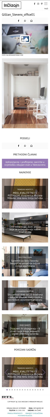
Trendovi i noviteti (25, 189)
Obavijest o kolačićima (34, 413)
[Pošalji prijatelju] (31, 21)
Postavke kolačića (25, 415)
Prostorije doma (25, 257)
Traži (46, 9)
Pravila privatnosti (15, 413)
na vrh (45, 397)
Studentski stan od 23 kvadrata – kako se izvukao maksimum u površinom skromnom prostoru (25, 297)
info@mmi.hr (38, 408)
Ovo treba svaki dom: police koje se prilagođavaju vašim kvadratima (25, 229)
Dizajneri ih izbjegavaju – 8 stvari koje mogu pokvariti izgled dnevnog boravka (25, 331)
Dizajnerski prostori (25, 291)
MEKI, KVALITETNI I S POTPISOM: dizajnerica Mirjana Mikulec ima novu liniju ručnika (25, 195)
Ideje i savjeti (25, 325)
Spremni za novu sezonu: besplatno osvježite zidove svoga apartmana (25, 263)
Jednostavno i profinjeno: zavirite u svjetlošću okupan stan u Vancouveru (25, 163)
